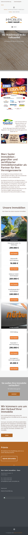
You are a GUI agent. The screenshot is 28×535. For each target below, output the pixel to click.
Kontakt (14, 394)
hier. (17, 131)
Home (2, 5)
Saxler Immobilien (18, 532)
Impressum (4, 488)
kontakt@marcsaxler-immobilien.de (10, 481)
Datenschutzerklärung (6, 1)
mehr (6, 435)
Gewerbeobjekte (17, 1)
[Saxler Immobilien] (14, 19)
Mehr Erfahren (9, 458)
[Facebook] (14, 7)
